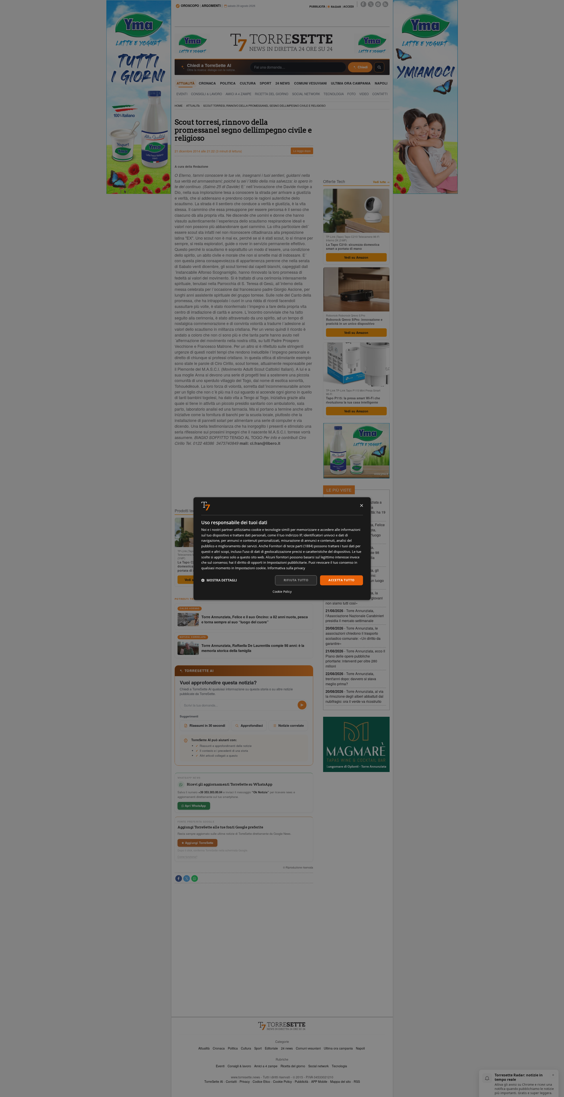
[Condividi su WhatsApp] (194, 878)
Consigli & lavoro (239, 1066)
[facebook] (363, 4)
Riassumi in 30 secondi (207, 725)
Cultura (246, 1048)
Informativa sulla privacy (286, 568)
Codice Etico (261, 1081)
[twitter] (371, 4)
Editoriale (271, 1048)
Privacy (245, 1081)
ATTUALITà (193, 105)
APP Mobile (319, 1081)
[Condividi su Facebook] (178, 878)
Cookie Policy (282, 1081)
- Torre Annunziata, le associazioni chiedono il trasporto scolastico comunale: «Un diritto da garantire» (353, 636)
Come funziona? (187, 856)
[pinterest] (378, 4)
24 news (287, 1048)
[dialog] (282, 548)
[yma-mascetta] (192, 43)
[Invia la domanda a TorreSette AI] (302, 705)
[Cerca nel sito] (379, 67)
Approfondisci (252, 725)
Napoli (360, 1048)
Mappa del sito (340, 1081)
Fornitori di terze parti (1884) (291, 546)
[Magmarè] (356, 744)
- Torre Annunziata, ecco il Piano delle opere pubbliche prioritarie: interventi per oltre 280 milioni (355, 658)
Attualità (204, 1048)
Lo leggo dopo (302, 151)
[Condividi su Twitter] (186, 878)
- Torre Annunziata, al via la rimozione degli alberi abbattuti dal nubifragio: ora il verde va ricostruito (354, 696)
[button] (219, 580)
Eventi (220, 1066)
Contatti (231, 1081)
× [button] (361, 505)
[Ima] (356, 451)
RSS (357, 1081)
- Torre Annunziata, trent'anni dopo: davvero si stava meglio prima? (351, 678)
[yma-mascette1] (372, 43)
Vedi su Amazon (356, 257)
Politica (233, 1048)
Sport (258, 1048)
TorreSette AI (213, 1081)
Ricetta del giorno (293, 1066)
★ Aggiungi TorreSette (197, 843)
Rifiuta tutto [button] (296, 580)
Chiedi (363, 67)
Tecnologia (339, 1066)
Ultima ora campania (338, 1048)
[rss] (385, 4)
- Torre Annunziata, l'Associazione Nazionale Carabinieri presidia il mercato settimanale (355, 615)
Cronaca (219, 1048)
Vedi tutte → (381, 182)
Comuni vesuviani (308, 1048)
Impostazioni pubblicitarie (287, 562)
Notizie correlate (291, 725)
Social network (318, 1066)
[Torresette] (282, 42)
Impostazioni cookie (250, 568)
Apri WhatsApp (195, 806)
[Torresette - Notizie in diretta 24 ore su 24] (282, 1026)
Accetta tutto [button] (341, 580)
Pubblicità (301, 1081)
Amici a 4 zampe (265, 1066)
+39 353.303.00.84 (210, 792)
